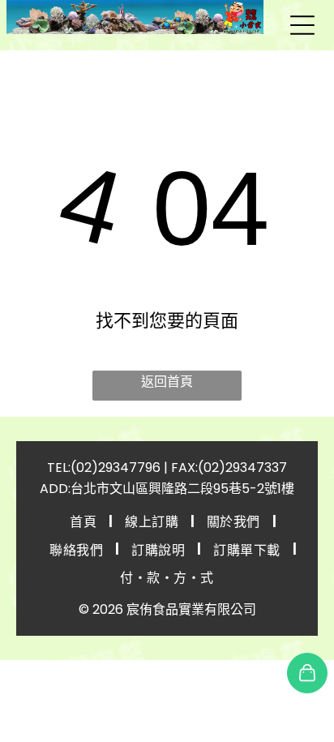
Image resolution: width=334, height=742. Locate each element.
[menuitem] (85, 520)
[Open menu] (302, 25)
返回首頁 (167, 381)
